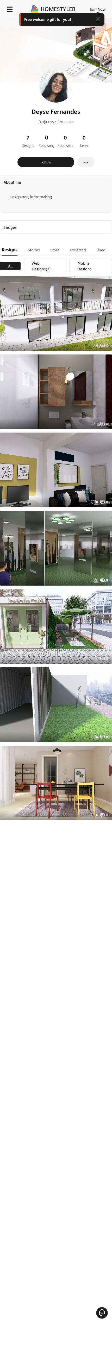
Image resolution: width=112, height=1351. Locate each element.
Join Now (98, 9)
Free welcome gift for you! (47, 19)
